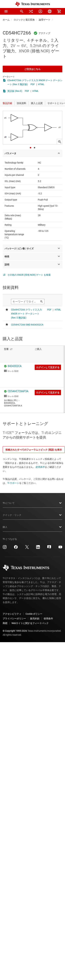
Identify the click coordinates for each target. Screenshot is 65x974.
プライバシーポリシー (14, 618)
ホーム (6, 19)
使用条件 (40, 467)
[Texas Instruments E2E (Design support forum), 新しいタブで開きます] (49, 548)
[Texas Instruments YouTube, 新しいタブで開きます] (60, 548)
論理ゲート (44, 19)
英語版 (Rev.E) (14, 91)
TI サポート (13, 483)
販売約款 (35, 618)
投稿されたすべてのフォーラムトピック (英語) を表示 (34, 449)
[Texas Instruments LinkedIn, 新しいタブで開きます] (38, 548)
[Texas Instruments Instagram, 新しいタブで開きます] (5, 548)
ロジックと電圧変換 (24, 19)
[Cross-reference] (31, 11)
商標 (5, 623)
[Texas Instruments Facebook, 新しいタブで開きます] (16, 548)
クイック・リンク (12, 515)
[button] (6, 11)
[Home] (32, 4)
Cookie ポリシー (34, 613)
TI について (9, 503)
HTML (41, 84)
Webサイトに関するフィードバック (30, 623)
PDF (32, 84)
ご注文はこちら (32, 69)
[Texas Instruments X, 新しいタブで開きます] (27, 548)
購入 (5, 527)
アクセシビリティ (12, 613)
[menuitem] (21, 11)
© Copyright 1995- (15, 631)
